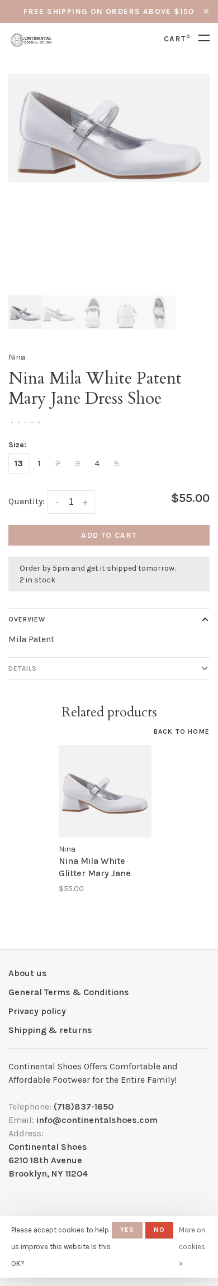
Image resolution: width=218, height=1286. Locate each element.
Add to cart (108, 535)
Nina (16, 357)
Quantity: (26, 501)
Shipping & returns (50, 1030)
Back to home (182, 731)
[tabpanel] (109, 128)
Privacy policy (37, 1011)
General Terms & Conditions (68, 992)
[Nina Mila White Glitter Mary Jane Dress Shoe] (105, 791)
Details (22, 668)
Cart (177, 39)
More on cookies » (192, 1247)
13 (19, 463)
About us (27, 973)
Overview (26, 619)
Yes (127, 1230)
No (159, 1230)
